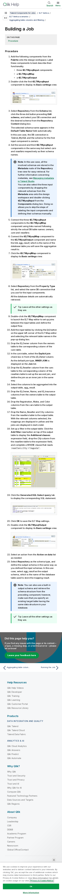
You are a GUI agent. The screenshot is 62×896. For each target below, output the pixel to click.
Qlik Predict (13, 754)
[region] (31, 879)
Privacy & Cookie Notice (41, 880)
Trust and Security (16, 775)
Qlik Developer (14, 692)
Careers (11, 841)
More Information (31, 892)
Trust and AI (13, 783)
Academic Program (16, 833)
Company (12, 817)
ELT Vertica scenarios (18, 16)
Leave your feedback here (21, 655)
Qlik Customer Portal (17, 704)
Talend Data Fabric (16, 734)
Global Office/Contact (18, 849)
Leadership (12, 821)
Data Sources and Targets (20, 800)
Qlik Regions (13, 804)
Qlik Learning (13, 700)
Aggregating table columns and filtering (26, 20)
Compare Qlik (14, 792)
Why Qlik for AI (14, 788)
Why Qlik (11, 771)
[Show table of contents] (6, 13)
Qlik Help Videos (15, 688)
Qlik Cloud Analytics (17, 746)
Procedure (13, 41)
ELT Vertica (44, 13)
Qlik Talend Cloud (16, 730)
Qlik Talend (12, 726)
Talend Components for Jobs (22, 13)
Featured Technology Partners (22, 796)
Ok (31, 886)
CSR (9, 825)
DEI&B (10, 829)
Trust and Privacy (16, 779)
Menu (58, 5)
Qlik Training (13, 696)
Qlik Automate (14, 758)
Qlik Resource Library (17, 708)
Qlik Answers (13, 750)
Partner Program (15, 837)
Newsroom (12, 845)
